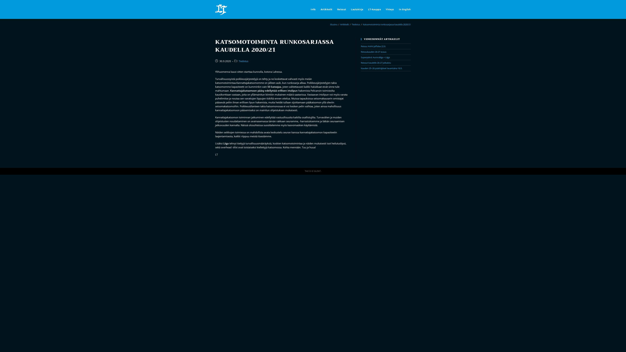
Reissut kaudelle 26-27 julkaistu (376, 62)
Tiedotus (243, 61)
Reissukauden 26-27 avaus (373, 51)
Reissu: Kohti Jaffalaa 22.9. (373, 46)
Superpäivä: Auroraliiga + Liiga (375, 57)
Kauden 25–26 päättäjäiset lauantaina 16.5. (381, 68)
